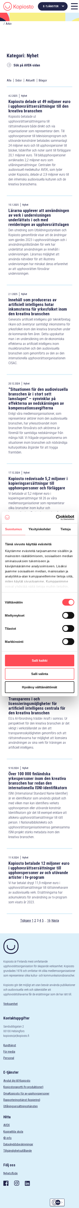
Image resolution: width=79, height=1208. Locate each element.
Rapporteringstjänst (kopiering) (21, 1100)
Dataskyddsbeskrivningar (18, 1144)
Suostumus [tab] (13, 529)
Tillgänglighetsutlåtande (17, 1150)
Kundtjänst (9, 1045)
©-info (7, 1138)
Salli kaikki (39, 660)
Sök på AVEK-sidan (26, 65)
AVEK (6, 1125)
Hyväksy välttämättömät (39, 687)
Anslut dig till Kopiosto (16, 1080)
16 (49, 921)
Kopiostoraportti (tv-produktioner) (23, 1087)
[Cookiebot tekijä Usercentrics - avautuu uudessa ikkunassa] (56, 517)
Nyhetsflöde (10, 1173)
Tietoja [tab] (65, 529)
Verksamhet (10, 1004)
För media (9, 1051)
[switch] (68, 615)
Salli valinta (39, 674)
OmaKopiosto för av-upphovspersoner (26, 1093)
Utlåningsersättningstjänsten (20, 1106)
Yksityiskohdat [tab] (39, 529)
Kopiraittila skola (13, 1131)
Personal (8, 1058)
